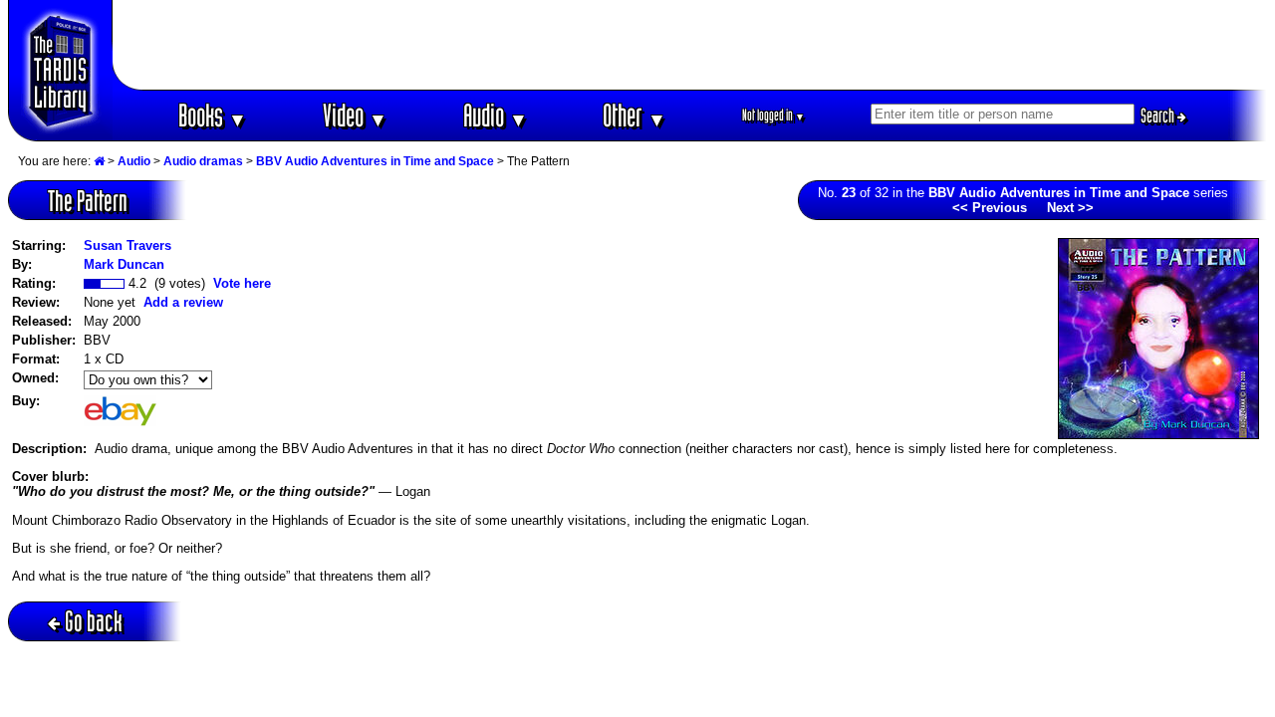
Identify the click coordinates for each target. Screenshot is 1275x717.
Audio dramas (203, 161)
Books (212, 115)
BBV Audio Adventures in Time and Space (375, 161)
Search (1159, 115)
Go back (94, 620)
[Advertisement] (690, 45)
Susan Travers (127, 245)
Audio (495, 115)
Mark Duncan (124, 264)
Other (634, 115)
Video (355, 115)
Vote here (242, 283)
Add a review (183, 302)
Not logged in (773, 115)
